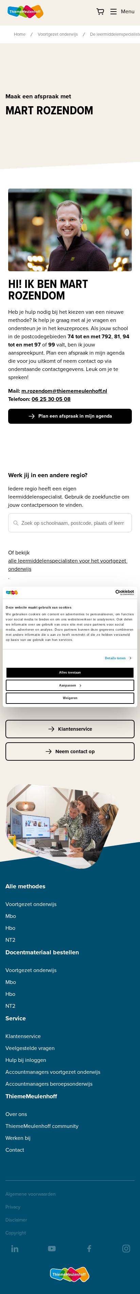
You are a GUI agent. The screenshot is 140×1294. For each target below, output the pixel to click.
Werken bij (18, 1138)
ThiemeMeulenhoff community (41, 1126)
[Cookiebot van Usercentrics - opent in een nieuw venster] (104, 592)
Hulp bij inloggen (25, 1060)
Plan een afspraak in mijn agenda (75, 416)
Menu (128, 11)
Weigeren (70, 698)
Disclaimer (16, 1220)
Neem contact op (75, 751)
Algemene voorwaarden (30, 1194)
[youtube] (51, 1248)
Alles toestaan (70, 672)
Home (19, 34)
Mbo (10, 916)
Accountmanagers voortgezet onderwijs (52, 1071)
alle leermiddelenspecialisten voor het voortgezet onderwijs (67, 565)
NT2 (10, 939)
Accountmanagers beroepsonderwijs (48, 1083)
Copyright (15, 1233)
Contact (14, 1149)
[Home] (25, 11)
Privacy (12, 1207)
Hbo (10, 928)
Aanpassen (67, 685)
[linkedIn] (14, 1248)
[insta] (125, 1248)
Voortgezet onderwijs (58, 34)
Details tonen (115, 658)
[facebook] (88, 1248)
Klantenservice (75, 729)
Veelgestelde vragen (30, 1048)
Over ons (16, 1114)
